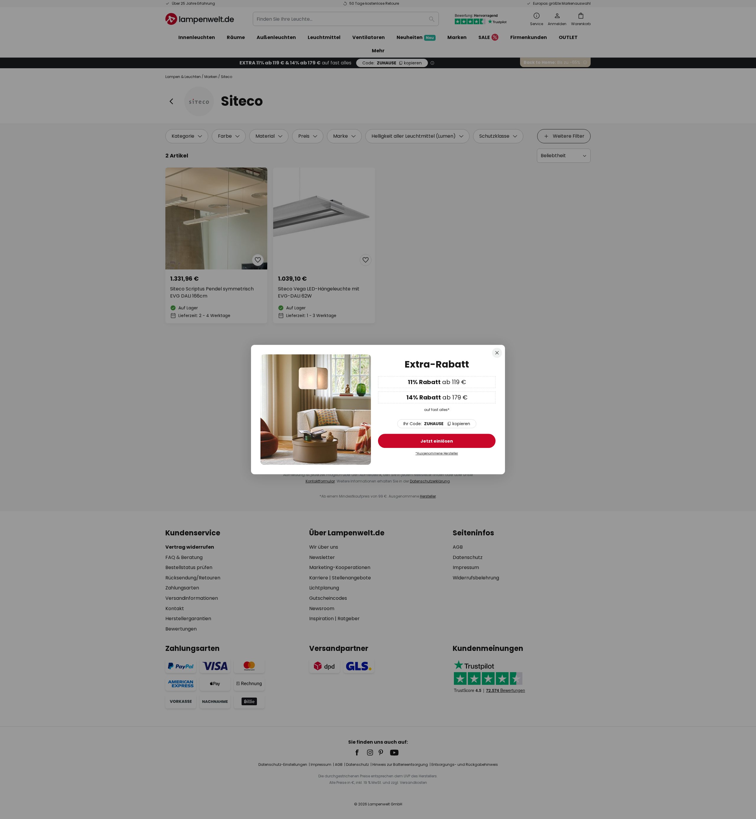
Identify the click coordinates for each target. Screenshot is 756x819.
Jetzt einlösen (437, 441)
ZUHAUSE (436, 424)
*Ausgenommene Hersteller (437, 453)
